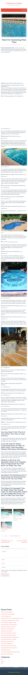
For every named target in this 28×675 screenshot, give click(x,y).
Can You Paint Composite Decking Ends (22, 541)
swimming (16, 535)
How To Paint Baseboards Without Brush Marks (10, 652)
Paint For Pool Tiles (5, 516)
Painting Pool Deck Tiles (6, 528)
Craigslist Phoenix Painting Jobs (7, 641)
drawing (2, 661)
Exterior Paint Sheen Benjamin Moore (8, 635)
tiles (19, 535)
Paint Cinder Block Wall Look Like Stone (9, 647)
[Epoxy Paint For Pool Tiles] (18, 512)
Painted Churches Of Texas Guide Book (9, 624)
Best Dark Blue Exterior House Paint (8, 626)
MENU (24, 10)
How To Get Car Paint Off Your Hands (8, 633)
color (2, 659)
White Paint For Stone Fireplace (7, 628)
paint (6, 535)
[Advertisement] (14, 68)
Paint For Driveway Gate (6, 616)
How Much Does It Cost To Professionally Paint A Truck (12, 618)
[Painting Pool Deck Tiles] (6, 525)
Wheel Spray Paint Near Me (6, 631)
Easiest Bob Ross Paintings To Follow (8, 622)
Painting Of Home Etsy (5, 649)
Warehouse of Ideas (14, 3)
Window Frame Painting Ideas (7, 654)
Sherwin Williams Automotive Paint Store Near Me (7, 541)
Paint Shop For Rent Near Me (7, 612)
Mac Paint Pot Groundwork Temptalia (8, 645)
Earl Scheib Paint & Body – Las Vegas (8, 639)
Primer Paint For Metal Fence (7, 643)
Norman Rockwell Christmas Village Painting (10, 637)
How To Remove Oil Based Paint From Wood (10, 620)
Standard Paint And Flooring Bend (7, 614)
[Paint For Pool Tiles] (6, 512)
